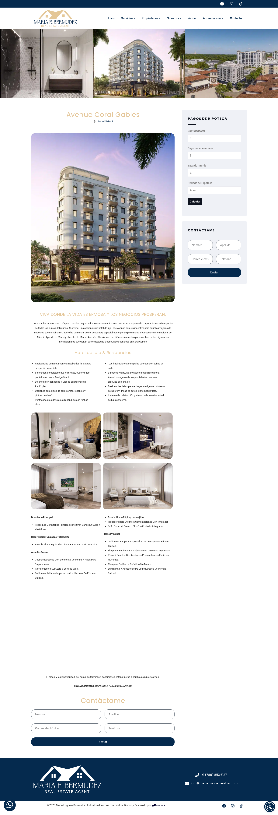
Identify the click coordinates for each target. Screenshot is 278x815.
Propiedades (150, 18)
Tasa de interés (197, 165)
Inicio (111, 18)
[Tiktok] (241, 806)
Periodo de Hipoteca (200, 182)
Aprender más (212, 18)
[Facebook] (224, 806)
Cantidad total (196, 130)
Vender (192, 18)
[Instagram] (232, 806)
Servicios (127, 18)
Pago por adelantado (200, 148)
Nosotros (173, 18)
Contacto (236, 18)
